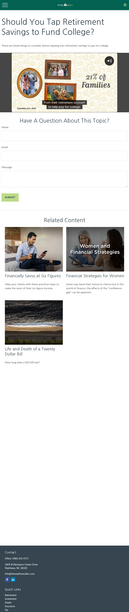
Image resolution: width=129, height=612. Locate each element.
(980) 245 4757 (20, 559)
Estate (8, 603)
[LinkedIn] (13, 579)
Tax (6, 610)
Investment (10, 599)
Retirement (10, 595)
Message (7, 167)
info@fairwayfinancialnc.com (20, 574)
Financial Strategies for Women (95, 276)
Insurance (10, 606)
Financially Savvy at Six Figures (33, 276)
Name (5, 127)
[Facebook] (7, 579)
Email (5, 147)
